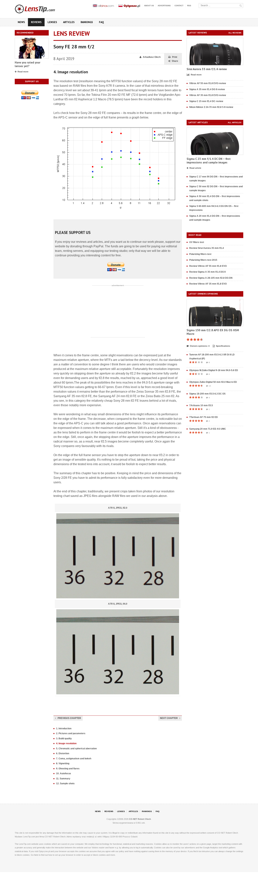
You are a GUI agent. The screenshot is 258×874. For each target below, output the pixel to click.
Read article (195, 168)
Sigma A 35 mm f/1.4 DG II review (207, 89)
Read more (23, 71)
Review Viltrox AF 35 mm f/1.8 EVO (208, 283)
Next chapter (169, 718)
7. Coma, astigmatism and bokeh (73, 758)
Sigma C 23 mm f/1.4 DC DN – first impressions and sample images (209, 160)
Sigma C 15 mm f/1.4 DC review (206, 101)
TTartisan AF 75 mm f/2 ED (203, 417)
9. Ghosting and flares (68, 768)
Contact (179, 6)
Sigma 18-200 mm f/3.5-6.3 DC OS (207, 393)
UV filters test (196, 242)
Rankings (87, 22)
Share (175, 61)
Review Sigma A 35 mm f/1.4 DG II (207, 272)
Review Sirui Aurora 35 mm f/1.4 (206, 248)
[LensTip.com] (40, 8)
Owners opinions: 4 (199, 346)
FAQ (101, 22)
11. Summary (63, 778)
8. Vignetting (62, 763)
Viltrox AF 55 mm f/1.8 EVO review (207, 83)
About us (149, 6)
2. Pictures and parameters (70, 733)
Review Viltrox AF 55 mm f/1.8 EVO (208, 266)
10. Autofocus (63, 773)
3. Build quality (64, 738)
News (21, 22)
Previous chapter (69, 718)
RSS (189, 6)
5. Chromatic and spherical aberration (76, 748)
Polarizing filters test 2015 (203, 260)
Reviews (36, 22)
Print (174, 57)
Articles (69, 22)
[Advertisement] (117, 311)
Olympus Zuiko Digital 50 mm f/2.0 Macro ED (213, 382)
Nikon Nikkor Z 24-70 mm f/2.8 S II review (211, 107)
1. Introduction (63, 728)
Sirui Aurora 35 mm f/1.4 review (207, 69)
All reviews (234, 33)
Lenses (52, 22)
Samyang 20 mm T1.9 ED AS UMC (207, 429)
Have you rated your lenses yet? (27, 64)
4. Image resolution (66, 743)
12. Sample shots (65, 783)
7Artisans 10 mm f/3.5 (201, 405)
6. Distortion (62, 753)
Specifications (223, 346)
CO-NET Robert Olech (140, 819)
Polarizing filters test (200, 254)
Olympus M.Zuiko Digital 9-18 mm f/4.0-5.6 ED (213, 370)
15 (210, 386)
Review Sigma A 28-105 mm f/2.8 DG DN (211, 278)
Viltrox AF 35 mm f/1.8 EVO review (207, 95)
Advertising (164, 6)
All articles (234, 122)
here (36, 855)
